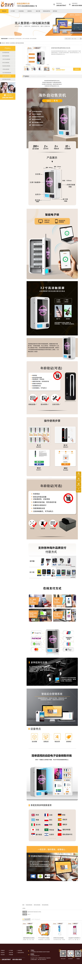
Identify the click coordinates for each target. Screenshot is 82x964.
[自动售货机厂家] (19, 4)
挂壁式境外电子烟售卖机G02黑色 (34, 911)
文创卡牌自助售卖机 (6, 72)
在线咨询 (77, 69)
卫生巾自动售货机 (25, 38)
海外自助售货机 (45, 904)
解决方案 (11, 952)
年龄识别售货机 (29, 904)
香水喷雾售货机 (11, 38)
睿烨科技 (7, 43)
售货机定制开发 (21, 952)
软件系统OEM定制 (6, 79)
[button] (48, 56)
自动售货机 (12, 43)
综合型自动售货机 (6, 65)
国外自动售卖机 (37, 904)
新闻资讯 (3, 952)
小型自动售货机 (5, 69)
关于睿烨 (11, 950)
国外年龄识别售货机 (20, 43)
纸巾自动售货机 (33, 38)
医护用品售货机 (18, 38)
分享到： (24, 908)
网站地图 (11, 954)
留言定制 (3, 954)
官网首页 (3, 950)
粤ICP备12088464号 (42, 959)
